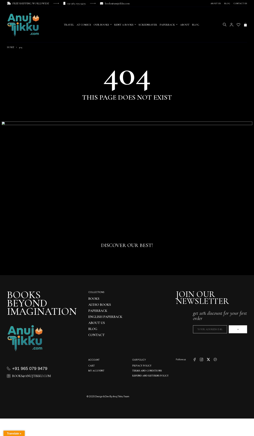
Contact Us (240, 3)
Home (10, 47)
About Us (215, 3)
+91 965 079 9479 (76, 3)
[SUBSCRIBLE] (238, 329)
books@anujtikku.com (117, 3)
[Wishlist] (238, 24)
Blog (227, 3)
